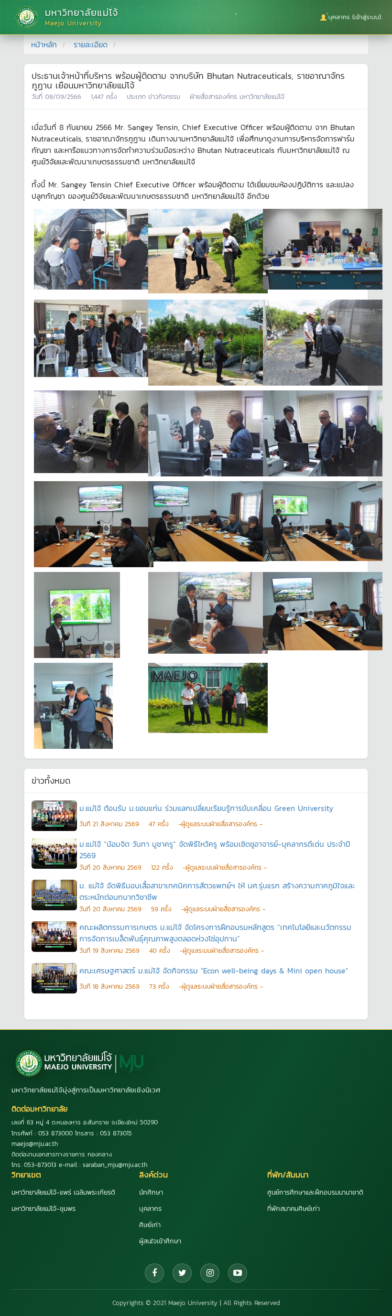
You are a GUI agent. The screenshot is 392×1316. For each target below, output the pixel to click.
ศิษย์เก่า (150, 1225)
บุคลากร (150, 1209)
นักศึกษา (151, 1192)
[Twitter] (182, 1273)
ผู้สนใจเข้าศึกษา (160, 1241)
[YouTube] (237, 1273)
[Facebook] (154, 1273)
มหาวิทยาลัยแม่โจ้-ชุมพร (43, 1209)
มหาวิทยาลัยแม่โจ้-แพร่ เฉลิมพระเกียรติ (63, 1192)
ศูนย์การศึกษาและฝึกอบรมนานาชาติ (315, 1192)
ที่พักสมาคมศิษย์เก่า (293, 1209)
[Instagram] (209, 1273)
